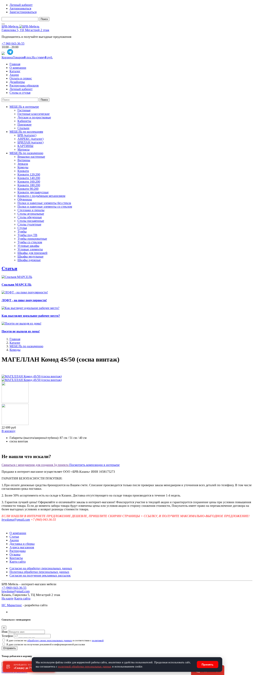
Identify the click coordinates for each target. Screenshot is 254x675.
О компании (18, 67)
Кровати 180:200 (28, 185)
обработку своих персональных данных (49, 640)
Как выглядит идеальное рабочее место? (31, 315)
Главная (15, 64)
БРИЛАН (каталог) (30, 142)
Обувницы (24, 199)
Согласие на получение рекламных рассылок (40, 575)
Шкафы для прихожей (32, 253)
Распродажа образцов (24, 85)
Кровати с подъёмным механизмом (41, 196)
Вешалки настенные (31, 156)
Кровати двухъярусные (33, 192)
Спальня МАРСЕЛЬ (17, 284)
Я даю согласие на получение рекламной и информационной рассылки (45, 644)
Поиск (44, 19)
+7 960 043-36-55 (13, 43)
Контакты (16, 558)
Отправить (9, 648)
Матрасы (23, 149)
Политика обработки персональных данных (39, 572)
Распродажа (18, 551)
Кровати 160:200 (28, 181)
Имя (4, 631)
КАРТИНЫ (25, 146)
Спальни (23, 128)
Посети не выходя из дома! (21, 331)
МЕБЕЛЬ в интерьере (24, 106)
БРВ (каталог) (26, 135)
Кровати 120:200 (28, 174)
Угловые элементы (30, 249)
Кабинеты (24, 121)
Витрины (23, 160)
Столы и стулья (20, 92)
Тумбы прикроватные (32, 238)
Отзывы (15, 554)
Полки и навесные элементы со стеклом (44, 206)
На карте (7, 598)
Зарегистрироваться (23, 12)
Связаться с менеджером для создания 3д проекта (35, 465)
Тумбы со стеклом (29, 242)
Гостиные (24, 110)
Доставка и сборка (22, 543)
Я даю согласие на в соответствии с (55, 640)
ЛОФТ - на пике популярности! (24, 300)
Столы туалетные (29, 224)
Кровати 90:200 (27, 188)
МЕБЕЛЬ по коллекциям (26, 131)
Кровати (23, 171)
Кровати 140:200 (28, 178)
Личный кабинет (21, 5)
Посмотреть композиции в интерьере (94, 465)
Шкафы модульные (30, 256)
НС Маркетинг (12, 605)
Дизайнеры (17, 82)
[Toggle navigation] (3, 24)
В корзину (8, 431)
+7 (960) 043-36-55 (14, 587)
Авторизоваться (20, 8)
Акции (14, 74)
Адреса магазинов (22, 547)
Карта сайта (18, 561)
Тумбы (22, 231)
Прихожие (24, 124)
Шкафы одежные (29, 260)
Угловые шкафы (28, 245)
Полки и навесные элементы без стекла (44, 203)
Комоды (22, 167)
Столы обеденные (29, 217)
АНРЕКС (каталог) (30, 138)
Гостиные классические (33, 114)
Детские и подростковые (34, 117)
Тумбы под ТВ (27, 235)
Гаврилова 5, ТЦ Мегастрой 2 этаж (25, 30)
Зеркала (22, 163)
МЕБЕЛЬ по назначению (26, 153)
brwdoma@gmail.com (16, 519)
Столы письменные (30, 220)
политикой (98, 640)
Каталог (15, 71)
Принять (208, 664)
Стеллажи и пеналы (30, 210)
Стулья (22, 228)
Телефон (7, 636)
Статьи (9, 268)
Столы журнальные (30, 213)
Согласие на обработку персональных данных (41, 568)
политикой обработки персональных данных (84, 666)
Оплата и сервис (21, 78)
